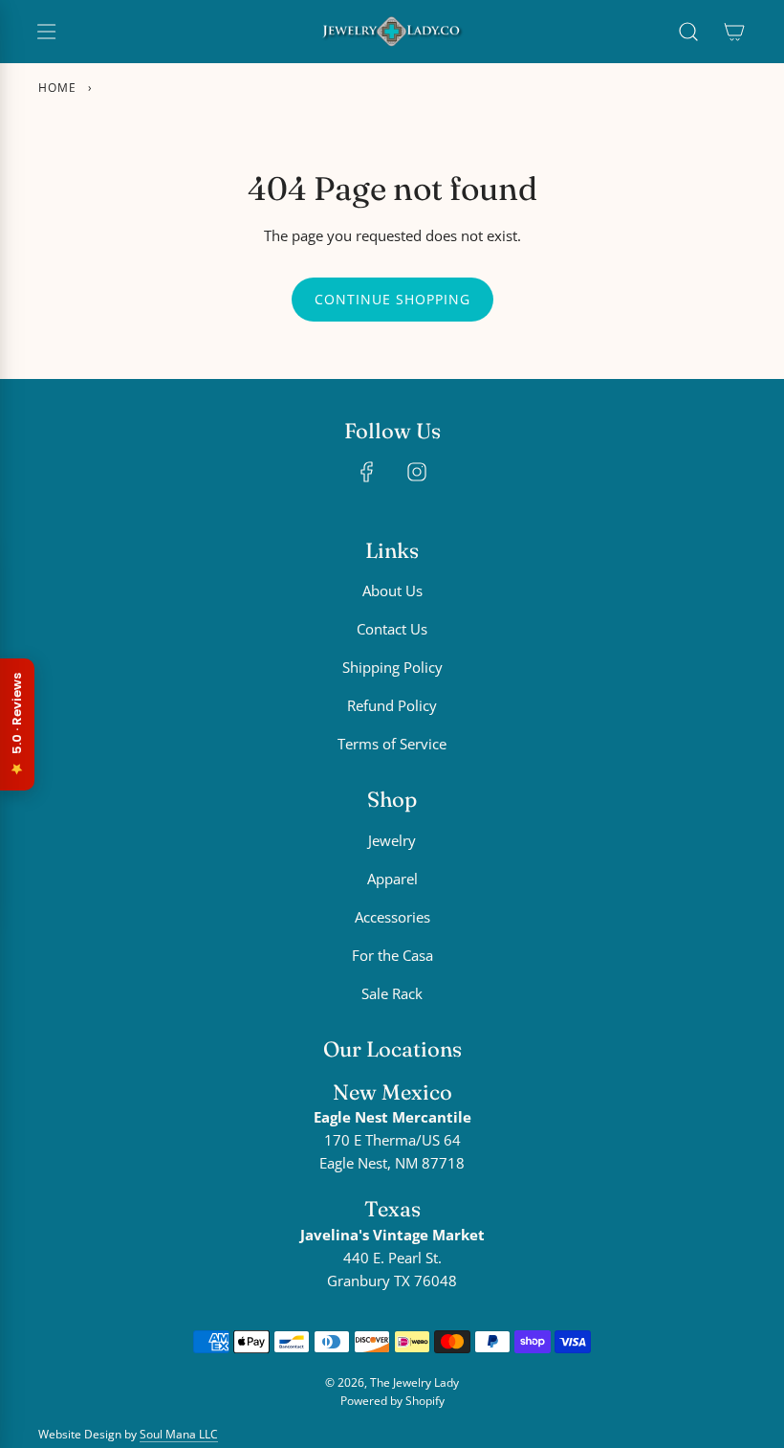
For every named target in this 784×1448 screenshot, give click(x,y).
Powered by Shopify (392, 1400)
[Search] (688, 32)
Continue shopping (392, 299)
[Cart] (734, 32)
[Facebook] (367, 472)
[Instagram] (417, 472)
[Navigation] (46, 32)
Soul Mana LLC (179, 1434)
